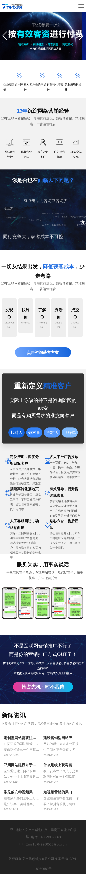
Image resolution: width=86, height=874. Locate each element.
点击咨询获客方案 (43, 352)
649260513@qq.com (52, 844)
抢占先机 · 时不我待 (43, 686)
